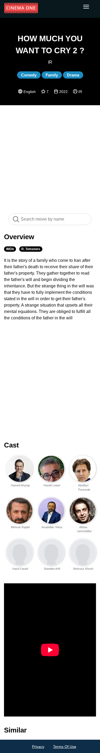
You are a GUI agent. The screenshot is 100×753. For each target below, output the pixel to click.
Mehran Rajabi (20, 527)
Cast (11, 445)
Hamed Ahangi (20, 485)
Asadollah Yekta (52, 527)
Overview (19, 237)
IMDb (10, 249)
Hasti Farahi (20, 568)
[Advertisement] (50, 156)
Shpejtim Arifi (52, 568)
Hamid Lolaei (51, 485)
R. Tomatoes (30, 249)
